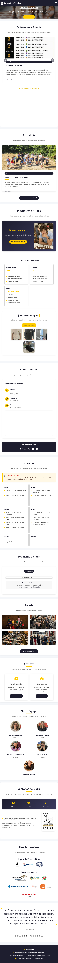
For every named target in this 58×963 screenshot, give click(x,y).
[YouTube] (33, 449)
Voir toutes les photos (28, 651)
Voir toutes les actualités (28, 198)
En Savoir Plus (10, 80)
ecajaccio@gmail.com (16, 407)
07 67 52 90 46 (14, 400)
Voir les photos (42, 696)
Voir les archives (16, 696)
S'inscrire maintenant (18, 241)
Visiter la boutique (29, 325)
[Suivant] (52, 60)
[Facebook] (21, 449)
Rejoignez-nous (29, 17)
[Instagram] (29, 449)
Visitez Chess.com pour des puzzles (29, 587)
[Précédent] (5, 60)
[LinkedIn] (37, 449)
